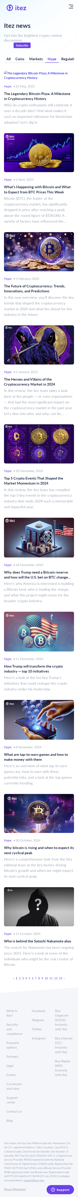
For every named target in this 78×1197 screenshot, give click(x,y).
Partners (12, 1056)
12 (55, 978)
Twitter (37, 1029)
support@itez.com (34, 1180)
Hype (52, 58)
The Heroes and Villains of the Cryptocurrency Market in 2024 (29, 382)
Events (11, 1074)
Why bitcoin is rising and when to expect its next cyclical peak (39, 850)
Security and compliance (14, 1029)
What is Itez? (11, 1013)
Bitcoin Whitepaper (15, 1189)
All (8, 58)
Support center (12, 1099)
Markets (36, 58)
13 (60, 978)
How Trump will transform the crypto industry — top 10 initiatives (33, 669)
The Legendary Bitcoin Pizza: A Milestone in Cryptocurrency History (37, 96)
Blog (9, 1120)
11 (51, 978)
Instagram (39, 1038)
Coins (19, 58)
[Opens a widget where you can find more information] (60, 1190)
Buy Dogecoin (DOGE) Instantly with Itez (61, 1019)
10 (46, 978)
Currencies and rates (14, 1086)
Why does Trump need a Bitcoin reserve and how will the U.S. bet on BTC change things (36, 575)
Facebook (38, 1010)
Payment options (12, 1045)
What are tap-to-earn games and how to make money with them (36, 757)
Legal (9, 1065)
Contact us (14, 1111)
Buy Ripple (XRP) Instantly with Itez (62, 1068)
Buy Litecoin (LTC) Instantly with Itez (63, 1045)
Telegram (38, 1020)
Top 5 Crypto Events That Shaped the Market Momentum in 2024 (33, 481)
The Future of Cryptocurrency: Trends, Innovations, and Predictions (34, 288)
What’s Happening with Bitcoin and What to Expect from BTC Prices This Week (37, 189)
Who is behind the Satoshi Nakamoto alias (37, 940)
